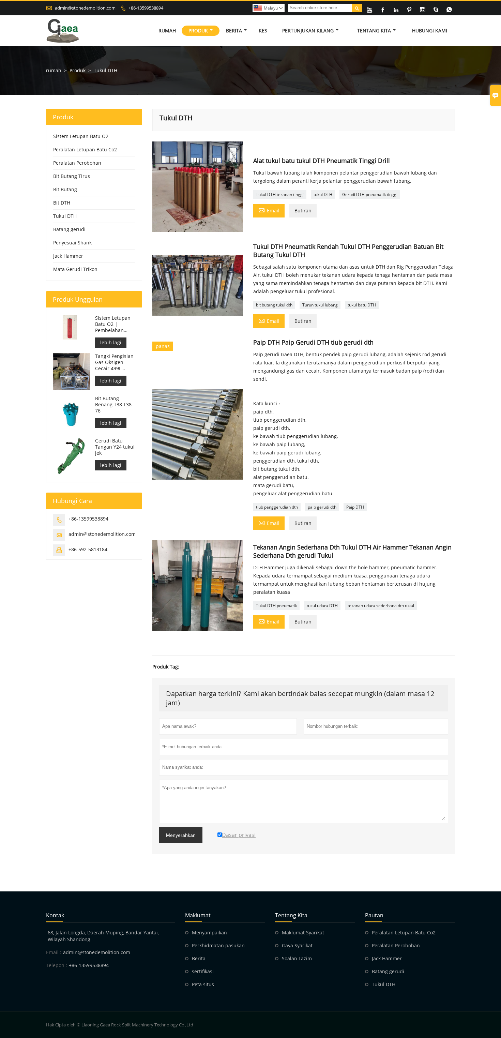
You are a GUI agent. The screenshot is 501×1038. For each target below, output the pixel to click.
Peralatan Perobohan (77, 163)
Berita (234, 30)
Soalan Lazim (297, 958)
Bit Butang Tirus (71, 176)
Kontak (55, 915)
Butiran (303, 210)
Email (268, 210)
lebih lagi (110, 342)
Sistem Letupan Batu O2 (80, 136)
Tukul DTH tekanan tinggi (280, 194)
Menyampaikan (209, 932)
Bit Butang (65, 189)
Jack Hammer (68, 256)
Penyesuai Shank (72, 242)
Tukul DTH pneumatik (276, 605)
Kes (263, 30)
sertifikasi (203, 971)
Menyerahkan (181, 835)
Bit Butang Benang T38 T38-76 (114, 404)
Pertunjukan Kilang (308, 30)
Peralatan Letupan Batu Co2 (85, 149)
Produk (198, 30)
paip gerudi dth (322, 507)
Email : (53, 952)
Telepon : (56, 965)
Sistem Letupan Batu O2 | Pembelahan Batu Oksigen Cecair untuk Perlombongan (113, 324)
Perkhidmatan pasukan (218, 945)
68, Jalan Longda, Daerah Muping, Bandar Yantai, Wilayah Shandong (103, 936)
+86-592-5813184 (88, 549)
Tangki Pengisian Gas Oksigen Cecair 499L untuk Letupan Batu (114, 362)
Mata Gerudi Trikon (75, 269)
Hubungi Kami (429, 30)
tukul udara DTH (322, 605)
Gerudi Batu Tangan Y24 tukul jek (115, 447)
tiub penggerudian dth (277, 507)
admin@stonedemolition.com (85, 8)
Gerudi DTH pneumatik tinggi (369, 194)
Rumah (167, 30)
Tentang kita (374, 30)
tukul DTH (323, 194)
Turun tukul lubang (320, 305)
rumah (53, 70)
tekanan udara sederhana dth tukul (381, 605)
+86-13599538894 (145, 8)
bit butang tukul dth (274, 305)
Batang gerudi (69, 229)
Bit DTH (61, 202)
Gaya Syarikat (297, 945)
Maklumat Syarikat (303, 932)
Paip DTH (355, 507)
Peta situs (203, 984)
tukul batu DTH (362, 305)
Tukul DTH (65, 216)
